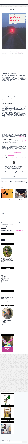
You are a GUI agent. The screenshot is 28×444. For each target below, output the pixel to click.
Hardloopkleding (3, 277)
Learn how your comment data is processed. (18, 230)
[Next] (26, 196)
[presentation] (7, 193)
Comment (2, 213)
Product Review (3, 283)
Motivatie (2, 281)
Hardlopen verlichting (11, 155)
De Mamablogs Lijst (7, 420)
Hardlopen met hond (4, 325)
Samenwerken (8, 440)
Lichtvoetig (2, 279)
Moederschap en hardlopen (4, 280)
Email (11, 222)
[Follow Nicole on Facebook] (13, 176)
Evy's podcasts (4, 322)
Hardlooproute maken (5, 323)
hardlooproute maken (22, 136)
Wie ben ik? (3, 440)
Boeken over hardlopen (4, 272)
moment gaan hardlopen (17, 152)
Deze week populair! (4, 273)
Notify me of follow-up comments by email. (7, 224)
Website (20, 222)
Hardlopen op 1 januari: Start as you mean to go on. (21, 181)
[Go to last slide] (1, 196)
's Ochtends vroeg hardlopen (6, 199)
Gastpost (2, 275)
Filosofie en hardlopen (4, 274)
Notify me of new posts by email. (6, 226)
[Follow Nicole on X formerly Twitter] (14, 176)
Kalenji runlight (20, 52)
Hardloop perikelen (3, 276)
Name (2, 222)
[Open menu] (14, 4)
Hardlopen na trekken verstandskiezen (7, 326)
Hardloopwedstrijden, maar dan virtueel (6, 181)
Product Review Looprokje (4, 284)
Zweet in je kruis (4, 324)
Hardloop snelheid (4, 320)
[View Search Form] (14, 0)
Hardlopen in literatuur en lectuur (5, 278)
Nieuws (2, 282)
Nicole (14, 164)
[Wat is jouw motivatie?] (7, 400)
